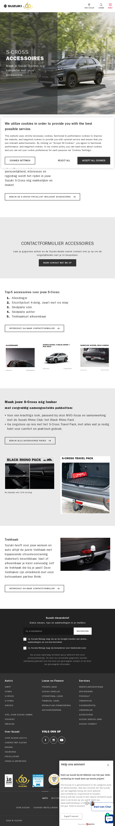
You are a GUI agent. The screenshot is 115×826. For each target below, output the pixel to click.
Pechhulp (84, 696)
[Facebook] (45, 740)
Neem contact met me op (57, 263)
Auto (45, 798)
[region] (57, 142)
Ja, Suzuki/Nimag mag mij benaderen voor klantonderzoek (57, 648)
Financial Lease (50, 701)
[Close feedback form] (108, 765)
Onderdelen (85, 710)
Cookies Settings (20, 160)
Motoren (56, 798)
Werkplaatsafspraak (91, 687)
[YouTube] (61, 740)
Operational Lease (52, 696)
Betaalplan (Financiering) (56, 705)
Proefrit (10, 719)
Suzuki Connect (88, 724)
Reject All (64, 160)
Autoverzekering (51, 710)
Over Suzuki (23, 807)
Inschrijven (83, 631)
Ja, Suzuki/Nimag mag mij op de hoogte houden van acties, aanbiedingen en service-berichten (57, 640)
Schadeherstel (87, 705)
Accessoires (86, 715)
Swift (8, 687)
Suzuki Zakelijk (51, 691)
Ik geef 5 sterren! (71, 816)
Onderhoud (85, 701)
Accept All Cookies (93, 160)
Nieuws (9, 747)
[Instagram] (53, 740)
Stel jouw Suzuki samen (18, 715)
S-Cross (9, 696)
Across (9, 705)
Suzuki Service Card (90, 719)
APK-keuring (86, 691)
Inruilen (9, 724)
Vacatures (10, 752)
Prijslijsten (12, 756)
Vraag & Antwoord (15, 761)
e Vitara (9, 701)
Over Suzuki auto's (16, 738)
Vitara (8, 691)
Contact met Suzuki (16, 742)
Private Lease (49, 687)
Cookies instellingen (45, 807)
